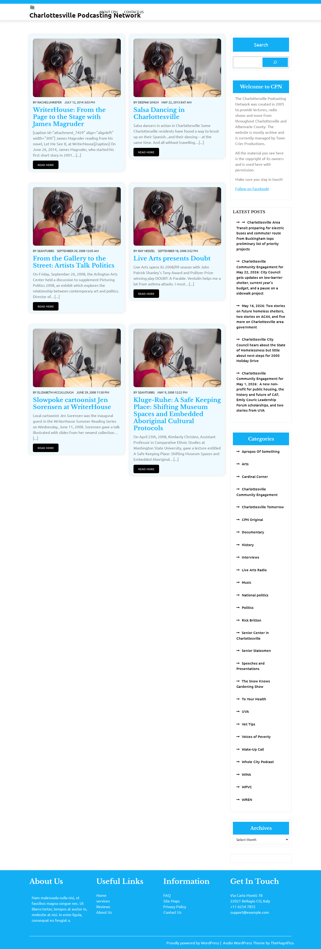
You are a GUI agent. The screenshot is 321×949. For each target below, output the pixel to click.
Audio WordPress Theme (244, 942)
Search (261, 44)
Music (246, 582)
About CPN (108, 12)
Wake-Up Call (253, 749)
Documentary (253, 532)
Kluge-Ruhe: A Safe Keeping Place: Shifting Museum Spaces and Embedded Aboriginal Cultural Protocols (177, 414)
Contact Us (134, 12)
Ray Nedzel (146, 251)
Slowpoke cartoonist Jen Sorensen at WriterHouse (72, 403)
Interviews (250, 557)
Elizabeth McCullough (55, 392)
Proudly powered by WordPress (193, 942)
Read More (46, 165)
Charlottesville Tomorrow (263, 506)
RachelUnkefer (49, 102)
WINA (246, 774)
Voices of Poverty (256, 736)
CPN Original (252, 519)
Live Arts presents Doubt (172, 258)
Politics (248, 607)
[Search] (275, 62)
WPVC (247, 786)
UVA (245, 711)
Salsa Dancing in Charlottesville (159, 113)
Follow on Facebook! (252, 188)
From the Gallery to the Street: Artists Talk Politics (73, 262)
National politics (255, 595)
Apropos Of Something (261, 451)
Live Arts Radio (254, 569)
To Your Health (254, 699)
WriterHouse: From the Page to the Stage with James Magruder (69, 117)
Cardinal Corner (255, 476)
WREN (247, 799)
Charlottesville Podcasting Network (85, 15)
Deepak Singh (148, 102)
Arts (245, 463)
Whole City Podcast (258, 761)
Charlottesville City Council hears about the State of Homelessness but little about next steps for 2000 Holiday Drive (261, 350)
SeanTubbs (45, 251)
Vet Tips (248, 724)
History (248, 544)
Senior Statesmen (256, 650)
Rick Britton (251, 620)
